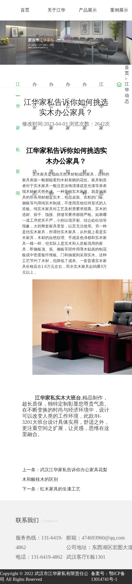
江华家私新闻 (18, 89)
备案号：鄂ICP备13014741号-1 (108, 576)
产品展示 (88, 10)
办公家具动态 (34, 88)
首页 (25, 10)
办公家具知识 (68, 88)
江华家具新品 (101, 88)
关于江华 (56, 10)
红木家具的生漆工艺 (60, 489)
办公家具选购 (51, 88)
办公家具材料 (84, 88)
